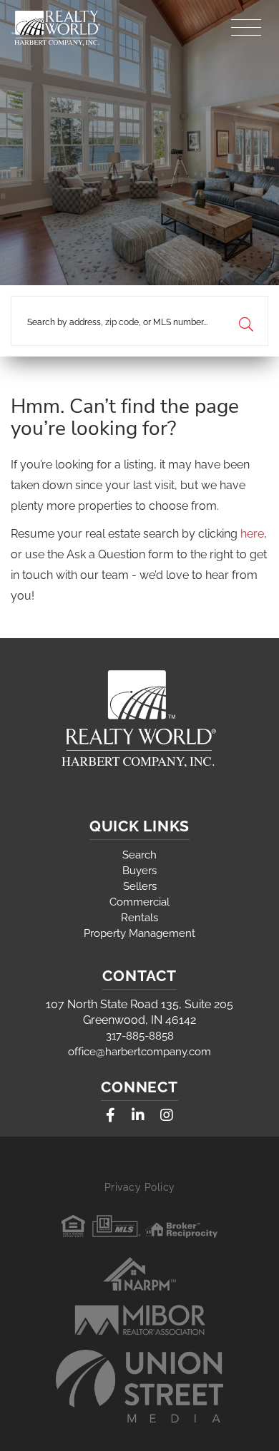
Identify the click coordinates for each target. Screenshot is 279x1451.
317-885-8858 (140, 1036)
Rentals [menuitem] (139, 917)
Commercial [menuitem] (139, 902)
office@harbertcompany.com (139, 1051)
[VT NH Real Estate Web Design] (139, 1386)
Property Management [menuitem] (139, 933)
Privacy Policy (139, 1187)
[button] (245, 321)
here (252, 533)
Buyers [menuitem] (139, 870)
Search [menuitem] (139, 854)
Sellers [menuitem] (140, 886)
